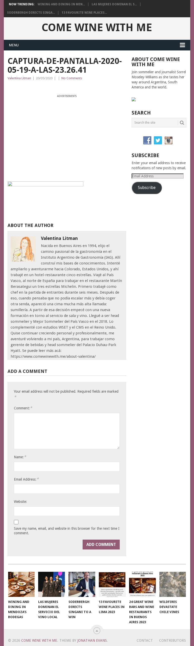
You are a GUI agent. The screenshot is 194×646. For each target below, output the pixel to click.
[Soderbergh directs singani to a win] (81, 584)
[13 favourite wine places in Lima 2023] (112, 584)
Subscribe (147, 187)
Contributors (172, 640)
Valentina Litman (19, 78)
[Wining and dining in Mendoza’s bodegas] (21, 584)
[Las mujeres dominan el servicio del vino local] (51, 584)
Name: (20, 456)
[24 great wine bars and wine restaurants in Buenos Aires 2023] (142, 584)
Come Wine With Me (97, 27)
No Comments (71, 78)
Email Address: (26, 479)
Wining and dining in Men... (61, 4)
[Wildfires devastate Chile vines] (172, 584)
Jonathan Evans (92, 640)
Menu (14, 45)
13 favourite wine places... (84, 12)
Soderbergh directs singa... (31, 12)
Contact (145, 640)
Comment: (23, 408)
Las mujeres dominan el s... (114, 4)
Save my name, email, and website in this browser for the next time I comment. (66, 530)
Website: (20, 502)
